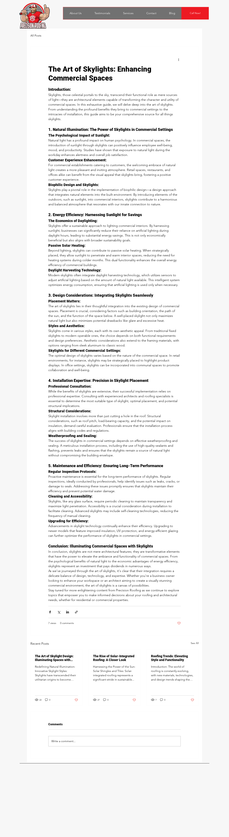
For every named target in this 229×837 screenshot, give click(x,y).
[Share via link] (76, 612)
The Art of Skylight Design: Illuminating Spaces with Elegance (54, 658)
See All (195, 643)
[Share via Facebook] (50, 612)
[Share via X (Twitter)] (58, 612)
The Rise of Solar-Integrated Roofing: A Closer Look (113, 658)
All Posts (35, 35)
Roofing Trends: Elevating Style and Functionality (169, 658)
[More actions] (178, 59)
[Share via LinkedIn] (67, 612)
